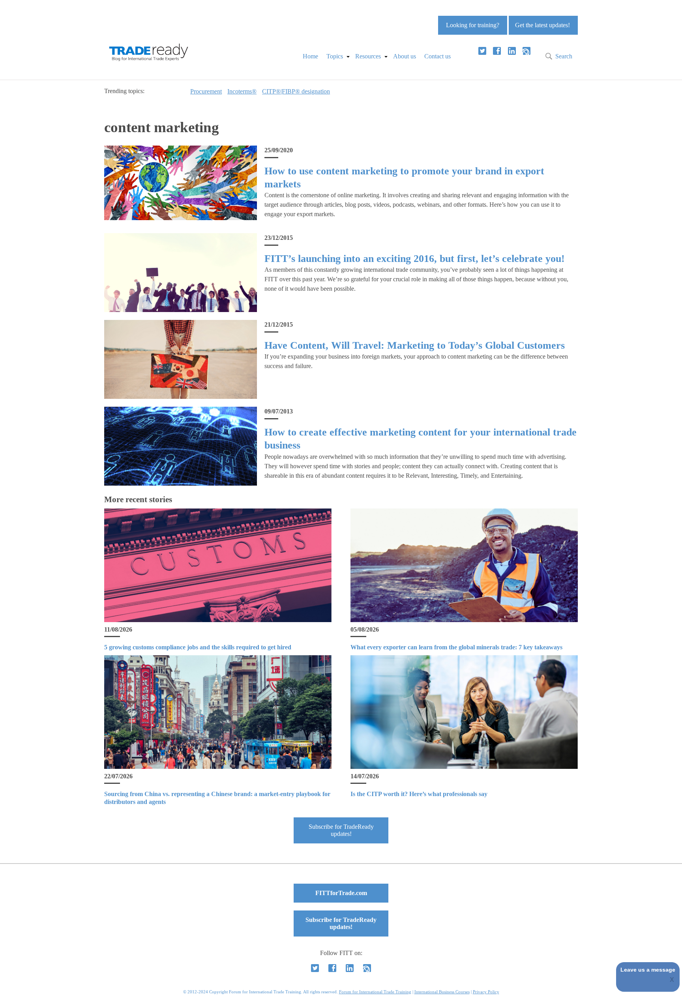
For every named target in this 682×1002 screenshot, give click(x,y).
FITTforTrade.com (341, 893)
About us (404, 56)
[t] (482, 51)
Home (310, 56)
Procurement (206, 91)
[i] (526, 51)
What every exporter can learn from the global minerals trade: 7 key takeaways (456, 647)
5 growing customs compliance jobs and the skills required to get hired (197, 647)
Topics (334, 56)
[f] (497, 51)
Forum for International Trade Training (375, 991)
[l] (512, 51)
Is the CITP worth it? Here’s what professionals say (418, 794)
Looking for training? (472, 25)
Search (563, 56)
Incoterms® (242, 91)
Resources (368, 56)
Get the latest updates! (542, 25)
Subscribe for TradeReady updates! (341, 830)
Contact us (437, 56)
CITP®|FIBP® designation (296, 91)
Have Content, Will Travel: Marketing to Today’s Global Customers (414, 345)
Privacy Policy (486, 991)
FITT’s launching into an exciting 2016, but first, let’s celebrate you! (414, 258)
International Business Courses (442, 991)
